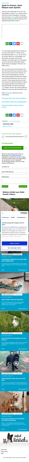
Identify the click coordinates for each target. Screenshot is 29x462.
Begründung (5, 177)
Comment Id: (5, 166)
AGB (2, 453)
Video (16, 13)
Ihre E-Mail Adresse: (8, 171)
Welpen (16, 54)
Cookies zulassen (14, 243)
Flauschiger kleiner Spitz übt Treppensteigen (14, 98)
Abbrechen (5, 186)
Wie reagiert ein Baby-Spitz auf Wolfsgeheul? (14, 101)
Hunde (13, 17)
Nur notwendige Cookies (14, 247)
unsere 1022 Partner (12, 227)
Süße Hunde (5, 3)
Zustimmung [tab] (5, 217)
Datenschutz (4, 451)
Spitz (3, 87)
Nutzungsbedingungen (15, 155)
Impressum (4, 449)
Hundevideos (9, 93)
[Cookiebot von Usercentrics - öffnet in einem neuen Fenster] (20, 213)
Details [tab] (13, 217)
